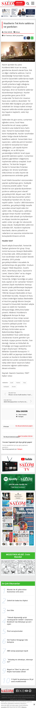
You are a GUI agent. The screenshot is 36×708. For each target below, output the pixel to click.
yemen (18, 382)
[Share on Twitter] (28, 38)
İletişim (20, 416)
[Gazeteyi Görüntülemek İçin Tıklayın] (18, 519)
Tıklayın (19, 449)
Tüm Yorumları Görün (25, 436)
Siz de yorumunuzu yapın (24, 426)
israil (11, 382)
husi (24, 382)
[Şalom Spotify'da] (18, 482)
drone (14, 386)
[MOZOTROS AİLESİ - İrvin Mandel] (18, 567)
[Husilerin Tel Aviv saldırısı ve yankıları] (18, 52)
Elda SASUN (22, 411)
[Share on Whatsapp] (32, 38)
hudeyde (6, 386)
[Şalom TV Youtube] (18, 464)
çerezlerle (4, 707)
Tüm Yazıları (22, 414)
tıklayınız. (24, 707)
